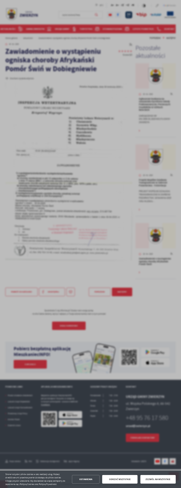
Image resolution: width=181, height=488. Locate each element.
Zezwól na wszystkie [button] (157, 479)
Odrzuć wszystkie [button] (120, 479)
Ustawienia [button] (85, 479)
